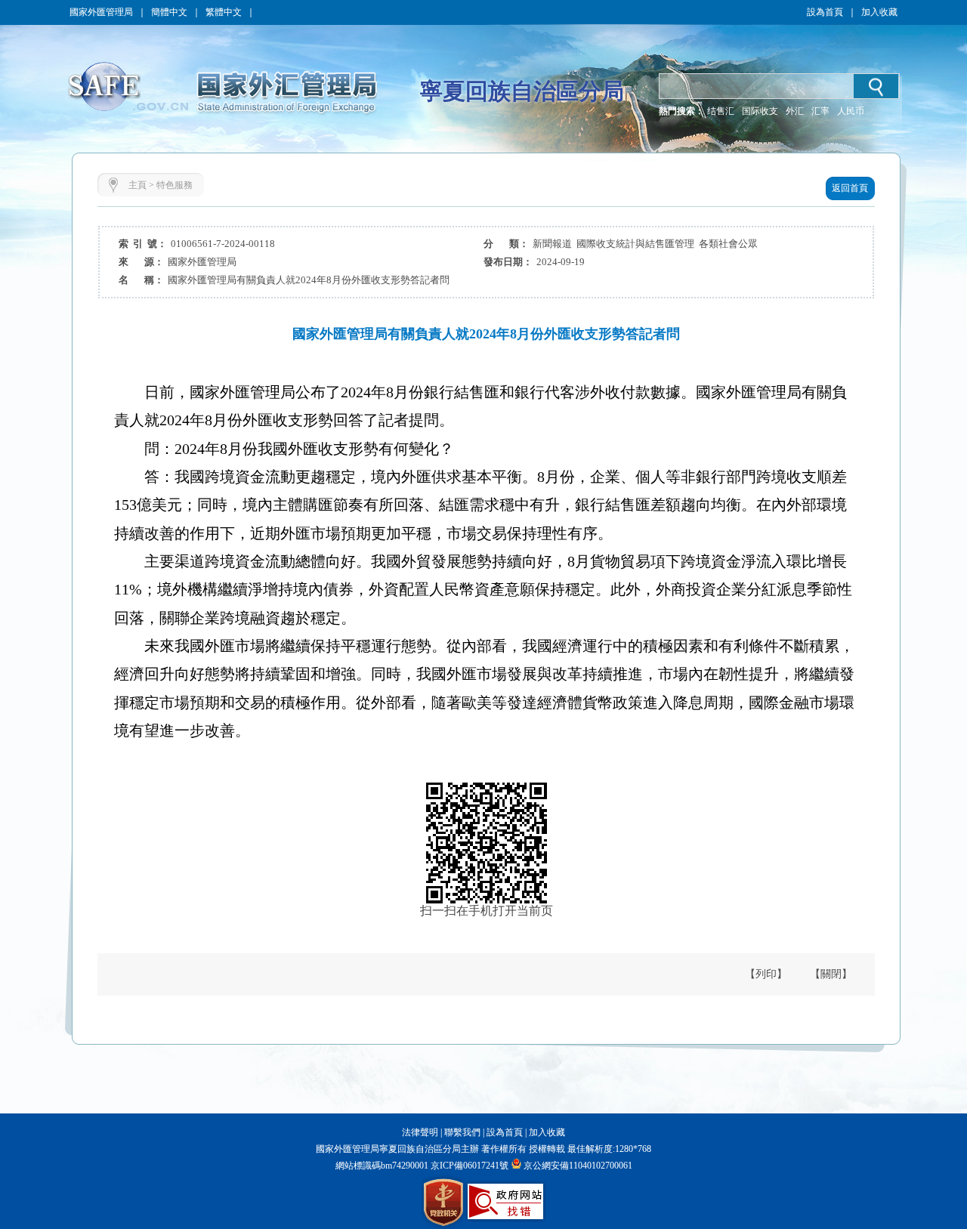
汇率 (820, 111)
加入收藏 (879, 12)
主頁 (137, 185)
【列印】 (766, 974)
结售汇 (720, 111)
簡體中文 (169, 12)
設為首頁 (825, 12)
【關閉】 (831, 974)
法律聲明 (420, 1132)
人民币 (850, 111)
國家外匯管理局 (101, 12)
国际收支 (760, 111)
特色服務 (174, 185)
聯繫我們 (462, 1132)
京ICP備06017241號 (468, 1165)
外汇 (795, 111)
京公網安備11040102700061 (578, 1165)
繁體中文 (223, 12)
